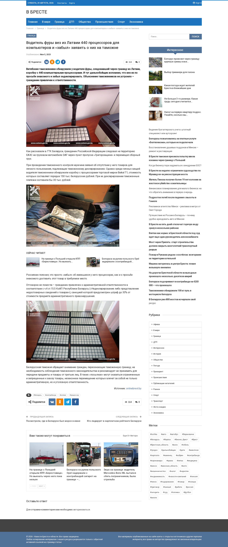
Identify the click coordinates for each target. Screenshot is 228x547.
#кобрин (179, 455)
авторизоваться (81, 509)
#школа (153, 498)
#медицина (192, 461)
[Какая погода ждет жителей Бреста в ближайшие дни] (155, 89)
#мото (184, 466)
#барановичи (188, 434)
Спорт (121, 21)
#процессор (74, 395)
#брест (195, 440)
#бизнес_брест (181, 440)
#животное (194, 450)
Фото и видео (159, 407)
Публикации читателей (163, 383)
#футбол (187, 492)
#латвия (63, 395)
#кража (169, 461)
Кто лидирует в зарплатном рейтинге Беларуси (114, 421)
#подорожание (167, 482)
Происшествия (104, 21)
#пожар (181, 482)
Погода (156, 366)
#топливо (175, 492)
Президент (158, 372)
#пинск (153, 482)
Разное (156, 389)
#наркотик (184, 471)
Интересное (158, 348)
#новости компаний (177, 476)
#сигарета (154, 492)
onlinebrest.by (133, 388)
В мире (46, 21)
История (157, 354)
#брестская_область (159, 445)
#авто (163, 434)
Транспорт (158, 401)
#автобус (174, 434)
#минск (153, 466)
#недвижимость (157, 476)
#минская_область (169, 466)
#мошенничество (158, 471)
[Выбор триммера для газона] (155, 76)
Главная (33, 21)
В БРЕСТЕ (36, 12)
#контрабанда (50, 395)
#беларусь (38, 395)
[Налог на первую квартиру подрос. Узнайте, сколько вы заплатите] (155, 116)
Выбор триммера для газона (179, 72)
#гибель (185, 445)
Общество (85, 21)
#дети (182, 450)
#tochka (153, 434)
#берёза (167, 440)
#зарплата (154, 455)
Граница (59, 21)
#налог (173, 471)
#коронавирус (156, 461)
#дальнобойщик (168, 450)
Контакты (62, 3)
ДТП (71, 21)
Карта (72, 3)
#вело (175, 445)
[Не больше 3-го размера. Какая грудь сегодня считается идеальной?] (155, 102)
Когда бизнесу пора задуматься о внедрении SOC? (175, 165)
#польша (192, 482)
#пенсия (194, 476)
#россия (189, 487)
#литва (180, 461)
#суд (165, 492)
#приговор (154, 487)
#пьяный (167, 487)
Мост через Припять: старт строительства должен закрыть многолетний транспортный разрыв (173, 246)
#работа (178, 487)
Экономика (136, 21)
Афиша (156, 324)
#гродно (153, 450)
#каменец (167, 455)
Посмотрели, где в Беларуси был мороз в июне (53, 421)
